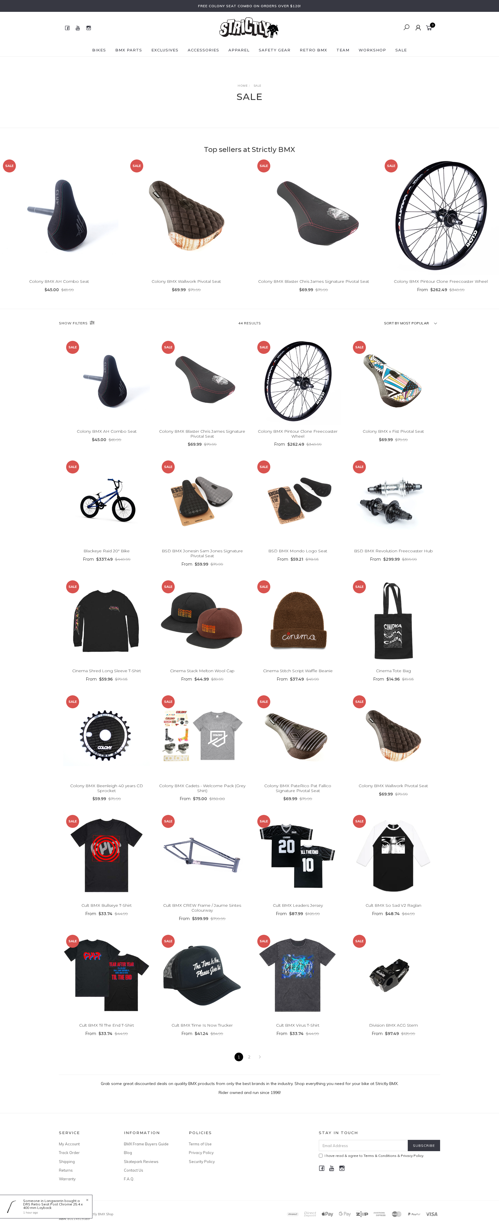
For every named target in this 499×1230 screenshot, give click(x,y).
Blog (128, 1152)
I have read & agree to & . (374, 1155)
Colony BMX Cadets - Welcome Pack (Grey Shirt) (202, 788)
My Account (69, 1144)
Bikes (99, 50)
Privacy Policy (201, 1152)
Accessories (203, 50)
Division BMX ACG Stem (393, 1025)
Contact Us (133, 1170)
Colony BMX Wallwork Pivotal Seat (186, 281)
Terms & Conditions (380, 1155)
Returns (66, 1170)
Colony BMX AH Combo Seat (59, 281)
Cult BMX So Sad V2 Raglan (393, 905)
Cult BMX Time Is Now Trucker (202, 1025)
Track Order (69, 1152)
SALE (401, 50)
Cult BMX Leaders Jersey (298, 905)
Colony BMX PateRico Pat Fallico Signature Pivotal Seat (297, 788)
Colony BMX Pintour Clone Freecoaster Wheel (441, 281)
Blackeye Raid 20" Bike (106, 550)
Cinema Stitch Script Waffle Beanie (298, 670)
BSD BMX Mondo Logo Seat (297, 550)
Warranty (67, 1179)
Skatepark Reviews (141, 1161)
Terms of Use (200, 1144)
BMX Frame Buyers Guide (146, 1144)
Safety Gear (275, 50)
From (441, 289)
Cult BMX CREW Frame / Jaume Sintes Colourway (202, 908)
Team (342, 50)
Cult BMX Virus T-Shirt (297, 1025)
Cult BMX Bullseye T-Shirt (106, 905)
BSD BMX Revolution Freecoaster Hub (393, 550)
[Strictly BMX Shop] (249, 27)
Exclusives (164, 50)
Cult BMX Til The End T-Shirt (106, 1025)
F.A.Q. (129, 1179)
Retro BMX (313, 50)
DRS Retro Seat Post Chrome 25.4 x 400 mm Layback (53, 1206)
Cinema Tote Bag (393, 670)
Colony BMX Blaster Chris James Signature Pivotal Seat (313, 281)
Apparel (239, 50)
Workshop (372, 50)
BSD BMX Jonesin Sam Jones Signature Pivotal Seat (202, 553)
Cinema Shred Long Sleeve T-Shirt (106, 670)
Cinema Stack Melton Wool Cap (202, 670)
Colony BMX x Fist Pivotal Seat (393, 431)
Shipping (67, 1161)
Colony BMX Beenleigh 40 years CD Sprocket (106, 788)
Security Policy (202, 1161)
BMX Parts (128, 50)
